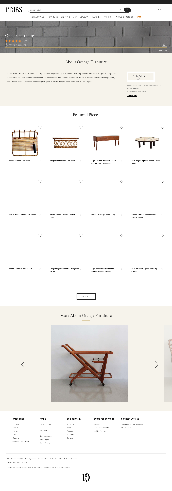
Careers (70, 431)
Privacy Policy (43, 459)
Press (69, 427)
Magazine (132, 424)
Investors (70, 434)
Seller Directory (45, 443)
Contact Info (132, 96)
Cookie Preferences (13, 462)
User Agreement (30, 459)
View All (86, 296)
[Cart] (164, 10)
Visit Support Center (101, 427)
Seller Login (44, 439)
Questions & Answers (20, 441)
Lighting (65, 17)
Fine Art (15, 431)
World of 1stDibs (124, 17)
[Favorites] (159, 10)
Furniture (52, 17)
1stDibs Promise (100, 431)
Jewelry (84, 17)
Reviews (70, 438)
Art (75, 17)
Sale (139, 17)
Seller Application (46, 436)
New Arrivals (37, 17)
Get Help (97, 424)
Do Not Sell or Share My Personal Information (64, 459)
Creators (15, 438)
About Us (70, 424)
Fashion (108, 17)
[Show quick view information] (40, 160)
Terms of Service (60, 467)
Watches (96, 17)
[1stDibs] (14, 9)
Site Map (25, 462)
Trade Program (45, 424)
